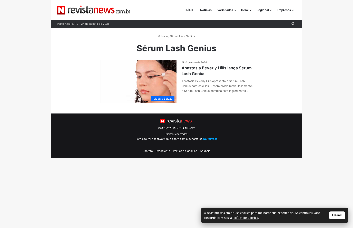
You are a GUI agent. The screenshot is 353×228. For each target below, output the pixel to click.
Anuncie (205, 150)
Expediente (163, 150)
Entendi (337, 215)
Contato (148, 150)
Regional (263, 10)
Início (164, 36)
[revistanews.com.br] (93, 10)
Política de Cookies (185, 150)
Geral (245, 10)
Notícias (206, 10)
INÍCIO (189, 10)
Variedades (225, 10)
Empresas (284, 10)
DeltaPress (210, 138)
